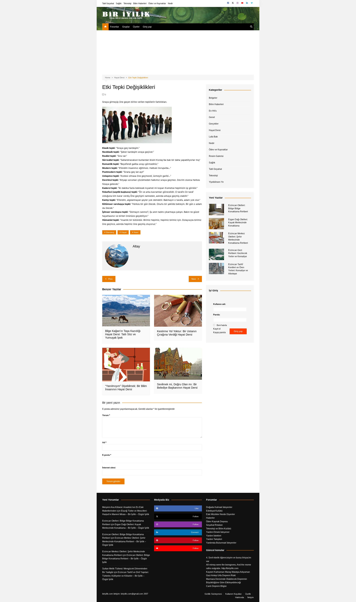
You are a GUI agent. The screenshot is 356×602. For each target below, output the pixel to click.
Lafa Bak (213, 136)
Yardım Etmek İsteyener (217, 532)
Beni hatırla (222, 325)
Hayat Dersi (215, 130)
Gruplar (126, 27)
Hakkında (239, 597)
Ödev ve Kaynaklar (157, 3)
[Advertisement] (178, 51)
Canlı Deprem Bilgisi (216, 586)
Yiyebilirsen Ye (216, 182)
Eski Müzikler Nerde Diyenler (220, 514)
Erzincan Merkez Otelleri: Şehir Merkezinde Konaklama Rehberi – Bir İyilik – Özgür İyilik (124, 541)
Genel (212, 117)
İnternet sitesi (108, 467)
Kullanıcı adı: (219, 304)
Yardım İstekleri (213, 535)
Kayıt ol (217, 329)
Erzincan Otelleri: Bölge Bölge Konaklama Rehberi (238, 208)
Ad (104, 442)
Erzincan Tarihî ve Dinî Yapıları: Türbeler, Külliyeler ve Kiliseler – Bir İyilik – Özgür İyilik (125, 575)
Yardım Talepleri (214, 539)
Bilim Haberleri (139, 3)
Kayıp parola (219, 332)
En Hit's (213, 111)
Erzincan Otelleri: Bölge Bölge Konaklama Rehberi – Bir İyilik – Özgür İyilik (126, 558)
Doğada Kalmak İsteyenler (219, 507)
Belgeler (213, 98)
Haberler (210, 518)
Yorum (106, 415)
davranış (110, 232)
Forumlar (114, 27)
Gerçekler (213, 124)
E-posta (106, 455)
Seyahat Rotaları (214, 525)
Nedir (170, 3)
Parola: (216, 314)
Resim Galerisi (216, 156)
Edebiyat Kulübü (214, 511)
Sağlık (119, 3)
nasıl (136, 232)
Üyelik (248, 594)
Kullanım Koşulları (233, 594)
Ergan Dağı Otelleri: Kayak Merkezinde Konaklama (238, 222)
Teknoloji (127, 3)
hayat (124, 232)
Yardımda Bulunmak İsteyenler (221, 543)
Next (193, 279)
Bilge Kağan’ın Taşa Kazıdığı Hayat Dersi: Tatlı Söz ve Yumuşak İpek (123, 334)
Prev (110, 279)
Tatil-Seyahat (108, 3)
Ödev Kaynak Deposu (217, 521)
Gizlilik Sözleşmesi (213, 594)
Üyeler (136, 27)
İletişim (250, 597)
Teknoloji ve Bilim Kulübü (218, 528)
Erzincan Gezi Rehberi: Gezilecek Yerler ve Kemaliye (237, 253)
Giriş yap (147, 27)
